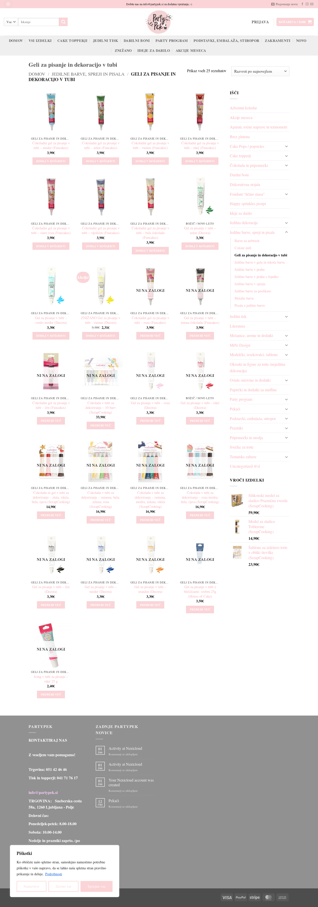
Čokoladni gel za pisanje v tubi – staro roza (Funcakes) (51, 230)
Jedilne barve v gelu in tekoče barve (260, 262)
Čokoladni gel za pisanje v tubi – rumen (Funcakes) (150, 145)
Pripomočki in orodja (246, 437)
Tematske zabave (243, 456)
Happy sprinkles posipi (248, 203)
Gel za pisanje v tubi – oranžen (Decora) (150, 589)
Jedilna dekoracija (244, 222)
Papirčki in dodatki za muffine (253, 389)
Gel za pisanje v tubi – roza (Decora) (150, 405)
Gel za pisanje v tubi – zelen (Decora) (200, 230)
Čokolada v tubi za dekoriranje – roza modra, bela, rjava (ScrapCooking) (200, 497)
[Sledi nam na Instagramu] (307, 4)
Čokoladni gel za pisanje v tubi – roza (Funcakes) (150, 320)
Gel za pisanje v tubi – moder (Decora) (101, 589)
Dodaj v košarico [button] (51, 161)
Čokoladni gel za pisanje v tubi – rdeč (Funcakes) (200, 145)
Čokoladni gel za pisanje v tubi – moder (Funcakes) (51, 145)
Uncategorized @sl (245, 466)
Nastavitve (31, 886)
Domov (16, 40)
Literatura (237, 326)
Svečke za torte (241, 447)
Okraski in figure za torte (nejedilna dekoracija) (257, 367)
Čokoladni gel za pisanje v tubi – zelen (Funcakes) (100, 145)
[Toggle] (286, 146)
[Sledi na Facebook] (302, 4)
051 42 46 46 (56, 769)
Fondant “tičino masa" (247, 194)
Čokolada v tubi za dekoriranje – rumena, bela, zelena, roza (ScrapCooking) (100, 499)
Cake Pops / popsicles (247, 146)
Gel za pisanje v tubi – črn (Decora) (51, 589)
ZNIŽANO (123, 50)
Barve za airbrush (247, 240)
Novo (301, 40)
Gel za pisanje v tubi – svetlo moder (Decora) (51, 320)
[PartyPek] (159, 22)
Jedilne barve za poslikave (253, 291)
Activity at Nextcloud (125, 748)
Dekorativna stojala (245, 184)
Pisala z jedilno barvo (250, 305)
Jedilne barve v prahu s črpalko (256, 276)
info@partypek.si (43, 792)
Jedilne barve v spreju (250, 283)
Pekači (235, 408)
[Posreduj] (63, 22)
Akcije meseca (191, 50)
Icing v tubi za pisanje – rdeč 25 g (51, 679)
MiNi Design (240, 345)
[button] (8, 4)
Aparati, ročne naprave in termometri (258, 126)
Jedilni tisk (105, 40)
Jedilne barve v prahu (250, 269)
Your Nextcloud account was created (131, 782)
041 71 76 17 (67, 778)
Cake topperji (72, 40)
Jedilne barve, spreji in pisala (88, 74)
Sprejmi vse (97, 886)
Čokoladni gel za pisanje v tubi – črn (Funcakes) (51, 405)
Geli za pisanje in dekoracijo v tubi (261, 255)
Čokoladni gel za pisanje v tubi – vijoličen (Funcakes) (100, 230)
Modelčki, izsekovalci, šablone (254, 354)
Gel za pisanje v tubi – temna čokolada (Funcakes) (200, 320)
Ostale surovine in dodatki (250, 380)
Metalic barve (244, 298)
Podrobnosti (53, 874)
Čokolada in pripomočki (249, 165)
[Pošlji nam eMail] (311, 4)
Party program (172, 40)
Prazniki (236, 427)
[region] (64, 871)
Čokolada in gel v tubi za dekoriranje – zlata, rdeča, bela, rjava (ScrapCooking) (51, 497)
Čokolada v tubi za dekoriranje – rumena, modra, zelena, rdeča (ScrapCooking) (150, 499)
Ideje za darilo (153, 50)
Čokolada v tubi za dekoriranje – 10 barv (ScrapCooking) (100, 407)
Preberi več (150, 335)
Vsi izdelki (40, 40)
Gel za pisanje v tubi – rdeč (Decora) (200, 405)
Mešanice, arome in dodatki (251, 335)
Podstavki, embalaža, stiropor (226, 40)
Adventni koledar (243, 107)
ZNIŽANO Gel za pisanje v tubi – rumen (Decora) (100, 320)
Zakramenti (278, 40)
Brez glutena (240, 136)
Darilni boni (137, 40)
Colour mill (243, 247)
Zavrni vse (64, 886)
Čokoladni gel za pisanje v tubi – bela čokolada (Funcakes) (150, 233)
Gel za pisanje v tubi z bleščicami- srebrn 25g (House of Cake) (200, 591)
